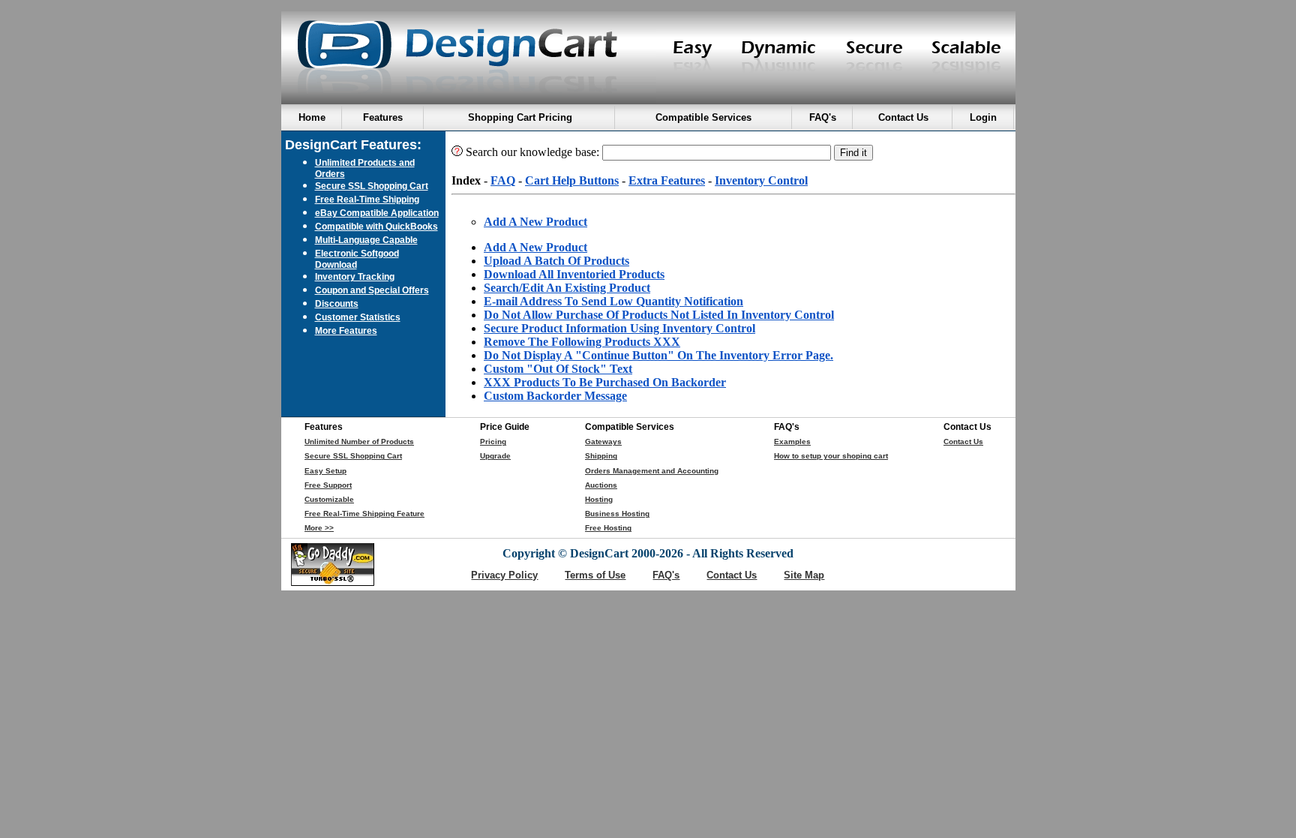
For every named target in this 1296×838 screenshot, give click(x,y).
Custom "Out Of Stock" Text (558, 368)
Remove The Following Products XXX (582, 341)
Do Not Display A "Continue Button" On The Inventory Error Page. (658, 355)
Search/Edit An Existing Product (567, 287)
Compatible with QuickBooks (376, 226)
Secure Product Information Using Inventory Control (619, 328)
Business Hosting (617, 513)
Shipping (601, 456)
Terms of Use (595, 575)
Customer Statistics (357, 317)
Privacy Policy (504, 575)
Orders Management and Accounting (651, 471)
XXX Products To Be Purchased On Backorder (605, 382)
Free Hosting (608, 528)
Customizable (329, 499)
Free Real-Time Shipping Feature (364, 513)
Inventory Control (761, 180)
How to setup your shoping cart (831, 456)
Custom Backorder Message (555, 395)
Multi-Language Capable (366, 240)
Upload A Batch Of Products (556, 260)
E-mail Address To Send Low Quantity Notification (613, 301)
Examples (792, 441)
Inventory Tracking (354, 276)
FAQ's (666, 575)
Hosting (599, 499)
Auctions (601, 485)
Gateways (603, 441)
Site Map (804, 575)
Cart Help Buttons (572, 180)
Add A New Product (535, 221)
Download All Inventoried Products (574, 274)
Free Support (328, 485)
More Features (346, 330)
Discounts (336, 303)
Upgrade (495, 456)
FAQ (502, 180)
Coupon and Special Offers (372, 290)
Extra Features (666, 180)
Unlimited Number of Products (359, 441)
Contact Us (963, 441)
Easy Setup (325, 471)
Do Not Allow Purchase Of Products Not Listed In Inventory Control (659, 314)
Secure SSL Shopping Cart (371, 186)
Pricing (493, 441)
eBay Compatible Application (377, 213)
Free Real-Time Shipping (367, 199)
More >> (319, 528)
